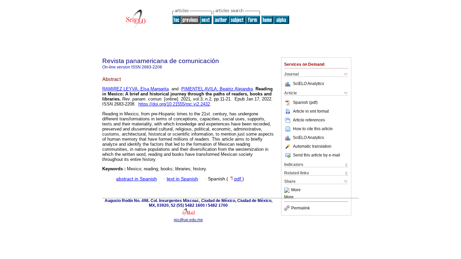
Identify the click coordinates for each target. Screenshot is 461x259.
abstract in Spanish (136, 178)
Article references (309, 120)
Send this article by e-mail (316, 155)
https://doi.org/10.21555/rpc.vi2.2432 (174, 104)
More (296, 190)
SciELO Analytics (308, 83)
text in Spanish (182, 178)
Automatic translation (312, 146)
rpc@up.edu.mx (188, 220)
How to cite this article (313, 128)
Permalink (300, 208)
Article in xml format (311, 111)
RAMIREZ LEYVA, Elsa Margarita (135, 88)
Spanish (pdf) (305, 102)
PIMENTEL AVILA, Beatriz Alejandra (217, 88)
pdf (238, 178)
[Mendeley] (287, 190)
